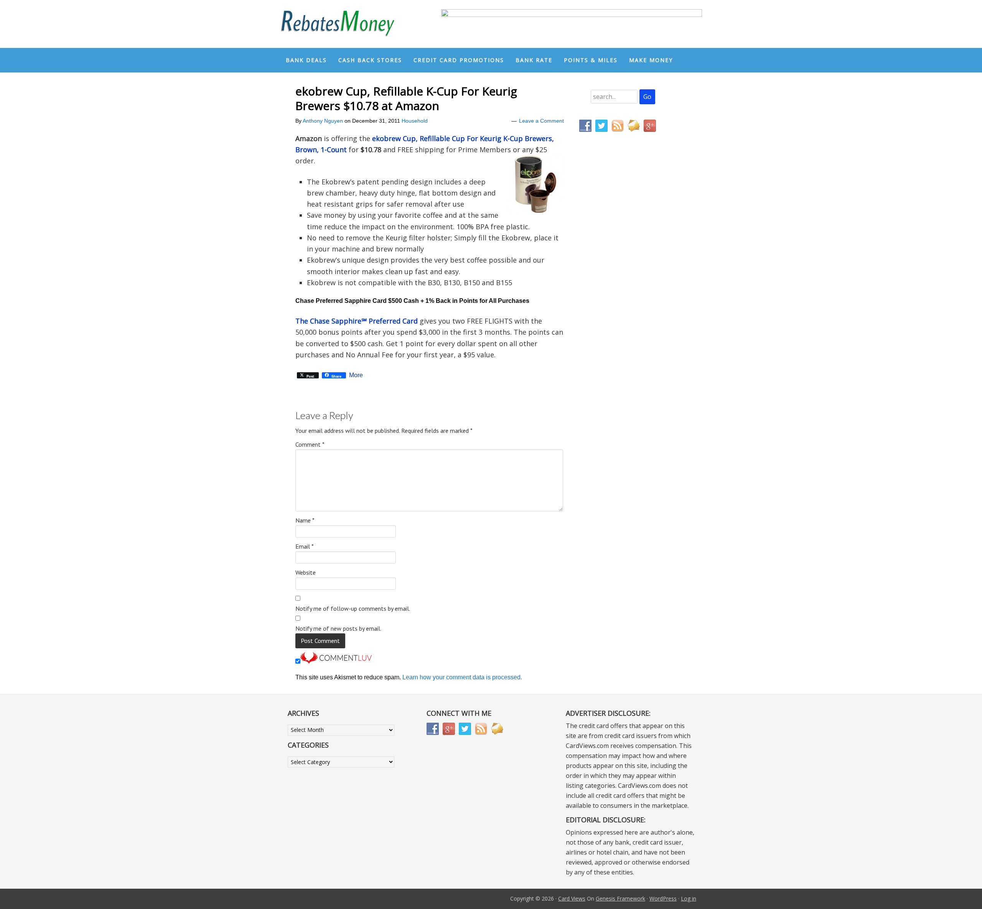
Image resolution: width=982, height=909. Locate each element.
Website (305, 572)
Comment (310, 444)
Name (305, 520)
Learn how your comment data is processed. (462, 677)
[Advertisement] (615, 298)
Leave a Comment (541, 121)
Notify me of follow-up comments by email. (352, 608)
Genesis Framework (620, 898)
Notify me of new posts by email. (338, 628)
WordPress (663, 898)
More (356, 375)
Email (304, 546)
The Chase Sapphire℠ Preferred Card (356, 320)
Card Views (571, 898)
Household (415, 121)
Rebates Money (337, 24)
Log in (688, 898)
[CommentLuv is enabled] (336, 661)
